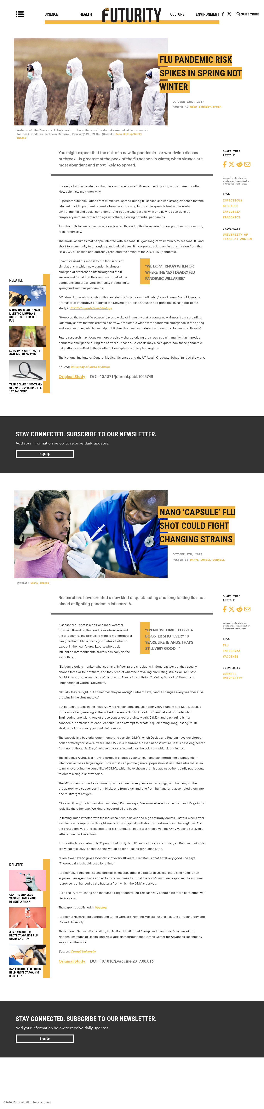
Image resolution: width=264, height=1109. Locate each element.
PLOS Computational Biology (91, 308)
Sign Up (45, 454)
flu (226, 645)
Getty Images (40, 582)
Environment (207, 14)
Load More (132, 1071)
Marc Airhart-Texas (205, 107)
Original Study (72, 376)
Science (51, 14)
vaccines (230, 657)
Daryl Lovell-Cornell (207, 560)
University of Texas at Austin (237, 237)
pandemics (231, 217)
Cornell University (232, 676)
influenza (231, 212)
